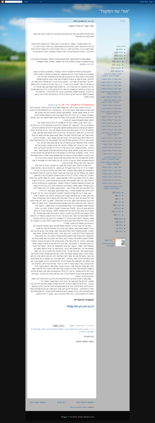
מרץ (119, 208)
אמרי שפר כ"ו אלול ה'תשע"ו (111, 79)
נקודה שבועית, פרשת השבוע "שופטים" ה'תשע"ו (111, 163)
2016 (120, 59)
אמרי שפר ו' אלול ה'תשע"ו (111, 154)
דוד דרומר (108, 240)
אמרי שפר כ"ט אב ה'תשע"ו (111, 183)
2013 (120, 225)
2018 (120, 52)
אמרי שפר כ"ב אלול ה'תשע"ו (111, 97)
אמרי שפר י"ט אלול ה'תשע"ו (111, 109)
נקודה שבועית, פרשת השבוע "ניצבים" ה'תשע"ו (111, 93)
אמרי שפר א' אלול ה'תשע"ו (111, 180)
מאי (119, 202)
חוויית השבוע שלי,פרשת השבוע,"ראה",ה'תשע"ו (112, 187)
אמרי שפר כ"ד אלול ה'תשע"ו (111, 85)
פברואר (118, 211)
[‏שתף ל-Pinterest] (54, 326)
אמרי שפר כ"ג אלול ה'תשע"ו (111, 89)
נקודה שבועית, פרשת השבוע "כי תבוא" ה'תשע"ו (111, 113)
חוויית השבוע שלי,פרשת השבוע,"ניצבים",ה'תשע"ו (111, 75)
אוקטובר (117, 68)
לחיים (49, 329)
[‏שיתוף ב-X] (58, 326)
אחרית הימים (83, 329)
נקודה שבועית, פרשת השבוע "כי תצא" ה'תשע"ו (111, 134)
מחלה (43, 329)
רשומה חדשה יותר (85, 402)
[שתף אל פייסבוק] (56, 326)
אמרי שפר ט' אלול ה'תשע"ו (111, 147)
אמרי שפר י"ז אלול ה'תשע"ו (111, 120)
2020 (120, 49)
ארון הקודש (74, 329)
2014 (120, 222)
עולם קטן (90, 332)
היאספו (61, 329)
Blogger (64, 417)
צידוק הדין (82, 332)
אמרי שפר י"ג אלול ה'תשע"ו (111, 130)
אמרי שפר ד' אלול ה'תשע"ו (111, 171)
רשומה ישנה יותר (38, 402)
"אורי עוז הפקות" (115, 11)
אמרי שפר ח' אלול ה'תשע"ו (111, 151)
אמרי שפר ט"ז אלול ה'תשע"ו (111, 123)
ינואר (119, 215)
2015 (120, 219)
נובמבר (118, 65)
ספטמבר (117, 71)
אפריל (118, 205)
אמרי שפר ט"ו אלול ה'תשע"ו (111, 126)
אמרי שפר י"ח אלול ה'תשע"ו (111, 117)
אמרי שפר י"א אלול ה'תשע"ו (111, 141)
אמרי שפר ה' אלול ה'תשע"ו (111, 167)
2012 (120, 228)
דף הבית (61, 402)
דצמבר (118, 62)
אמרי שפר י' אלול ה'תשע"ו (111, 144)
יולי (119, 196)
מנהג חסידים (35, 329)
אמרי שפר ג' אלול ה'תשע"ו (111, 174)
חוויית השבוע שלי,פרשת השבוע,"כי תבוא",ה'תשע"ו (111, 101)
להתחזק (55, 329)
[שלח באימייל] (63, 326)
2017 (120, 56)
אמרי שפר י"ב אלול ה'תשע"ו (111, 138)
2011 (121, 231)
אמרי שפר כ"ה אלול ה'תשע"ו (111, 82)
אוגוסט (118, 192)
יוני (119, 199)
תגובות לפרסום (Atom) (78, 407)
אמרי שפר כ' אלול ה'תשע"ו (111, 105)
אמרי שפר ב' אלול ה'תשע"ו (111, 177)
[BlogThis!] (61, 326)
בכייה (67, 329)
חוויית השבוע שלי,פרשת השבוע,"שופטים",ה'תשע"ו (111, 158)
